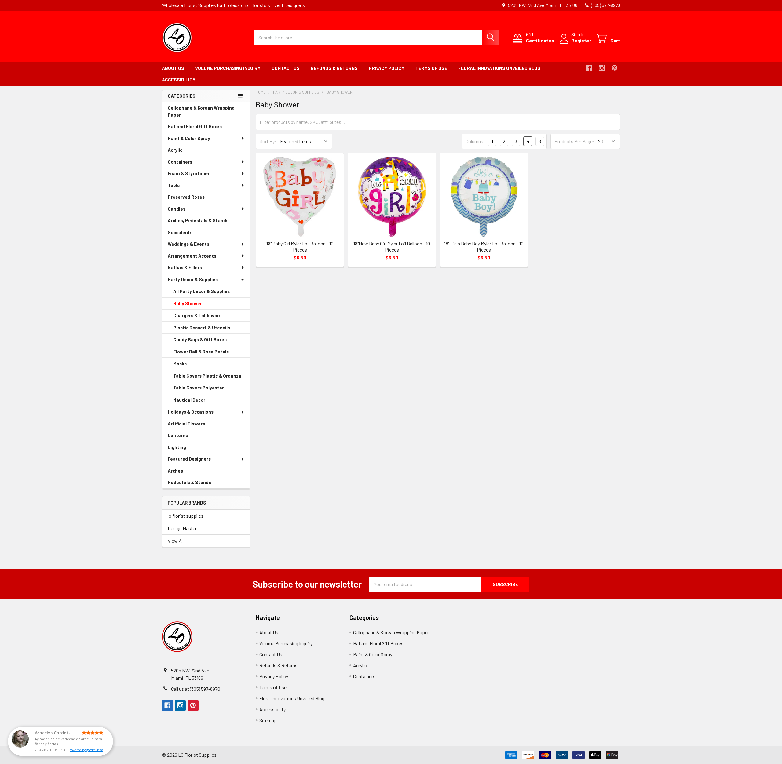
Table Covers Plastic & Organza (211, 377)
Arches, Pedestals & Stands (207, 222)
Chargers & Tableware (206, 317)
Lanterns (186, 437)
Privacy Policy (386, 68)
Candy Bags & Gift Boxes (208, 341)
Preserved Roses (195, 198)
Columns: (475, 141)
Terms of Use (431, 68)
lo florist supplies (185, 516)
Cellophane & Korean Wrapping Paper (201, 113)
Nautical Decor (197, 401)
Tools (174, 185)
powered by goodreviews (86, 750)
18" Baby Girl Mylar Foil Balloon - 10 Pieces (300, 246)
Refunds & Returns (334, 68)
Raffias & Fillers (185, 267)
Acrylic (183, 151)
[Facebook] (588, 67)
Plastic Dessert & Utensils (210, 329)
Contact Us (286, 68)
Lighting (185, 448)
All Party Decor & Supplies (201, 291)
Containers (180, 162)
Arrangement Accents (192, 256)
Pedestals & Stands (198, 484)
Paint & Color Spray (189, 138)
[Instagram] (601, 67)
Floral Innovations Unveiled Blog (499, 68)
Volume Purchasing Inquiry (228, 68)
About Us (173, 68)
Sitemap (268, 720)
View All (176, 541)
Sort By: (268, 141)
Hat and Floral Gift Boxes (203, 128)
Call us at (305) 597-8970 (195, 689)
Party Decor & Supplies (193, 279)
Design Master (182, 528)
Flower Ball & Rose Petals (209, 353)
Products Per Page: (574, 141)
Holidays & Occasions (191, 412)
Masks (188, 365)
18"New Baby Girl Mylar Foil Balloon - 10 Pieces (391, 246)
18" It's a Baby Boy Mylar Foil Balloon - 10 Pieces (484, 246)
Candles (176, 209)
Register (581, 40)
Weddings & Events (188, 244)
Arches (184, 472)
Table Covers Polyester (207, 389)
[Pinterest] (614, 67)
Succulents (189, 234)
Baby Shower (196, 305)
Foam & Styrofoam (188, 173)
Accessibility (179, 79)
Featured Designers (189, 459)
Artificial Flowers (195, 425)
